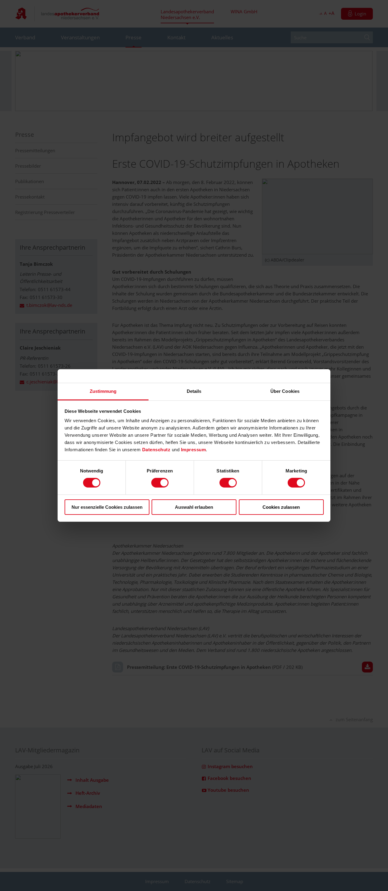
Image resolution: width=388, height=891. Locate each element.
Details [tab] (194, 391)
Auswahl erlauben (194, 507)
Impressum (193, 449)
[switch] (160, 483)
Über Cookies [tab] (284, 391)
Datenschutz (157, 449)
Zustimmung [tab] (103, 391)
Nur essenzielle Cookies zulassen (107, 507)
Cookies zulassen (281, 507)
